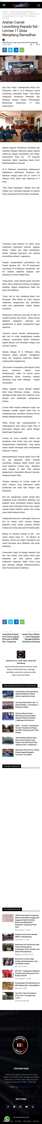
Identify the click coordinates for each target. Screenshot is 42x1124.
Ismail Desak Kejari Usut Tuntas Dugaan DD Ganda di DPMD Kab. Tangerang (10, 638)
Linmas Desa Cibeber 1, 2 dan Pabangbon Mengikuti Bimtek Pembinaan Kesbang (31, 638)
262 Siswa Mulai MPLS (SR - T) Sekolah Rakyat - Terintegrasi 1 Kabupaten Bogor (26, 705)
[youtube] (26, 1106)
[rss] (32, 1106)
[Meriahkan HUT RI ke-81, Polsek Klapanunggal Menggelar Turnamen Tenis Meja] (8, 753)
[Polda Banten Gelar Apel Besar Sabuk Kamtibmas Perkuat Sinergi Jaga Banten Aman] (8, 694)
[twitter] (14, 1106)
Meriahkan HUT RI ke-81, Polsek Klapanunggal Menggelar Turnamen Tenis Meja (27, 752)
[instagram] (20, 1106)
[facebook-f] (8, 1106)
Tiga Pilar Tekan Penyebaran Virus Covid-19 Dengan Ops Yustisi (26, 995)
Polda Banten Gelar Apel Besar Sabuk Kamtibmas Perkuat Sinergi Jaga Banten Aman (26, 694)
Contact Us (36, 1121)
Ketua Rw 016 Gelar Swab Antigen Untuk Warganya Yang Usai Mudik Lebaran (26, 961)
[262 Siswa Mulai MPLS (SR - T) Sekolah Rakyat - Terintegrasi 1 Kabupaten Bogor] (8, 705)
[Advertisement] (21, 219)
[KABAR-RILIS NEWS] (21, 1045)
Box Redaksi (18, 1121)
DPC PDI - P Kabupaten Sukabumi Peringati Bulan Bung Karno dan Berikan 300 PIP (27, 973)
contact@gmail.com (25, 1087)
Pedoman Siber (27, 1121)
